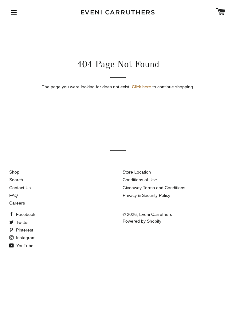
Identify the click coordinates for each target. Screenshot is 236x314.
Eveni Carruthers (118, 12)
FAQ (13, 195)
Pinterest (24, 230)
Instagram (25, 237)
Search (16, 179)
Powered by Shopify (142, 221)
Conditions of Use (140, 179)
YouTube (24, 245)
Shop (14, 172)
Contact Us (20, 187)
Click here (141, 86)
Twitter (22, 222)
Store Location (137, 172)
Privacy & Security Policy (146, 195)
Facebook (25, 214)
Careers (17, 203)
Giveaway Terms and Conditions (154, 187)
